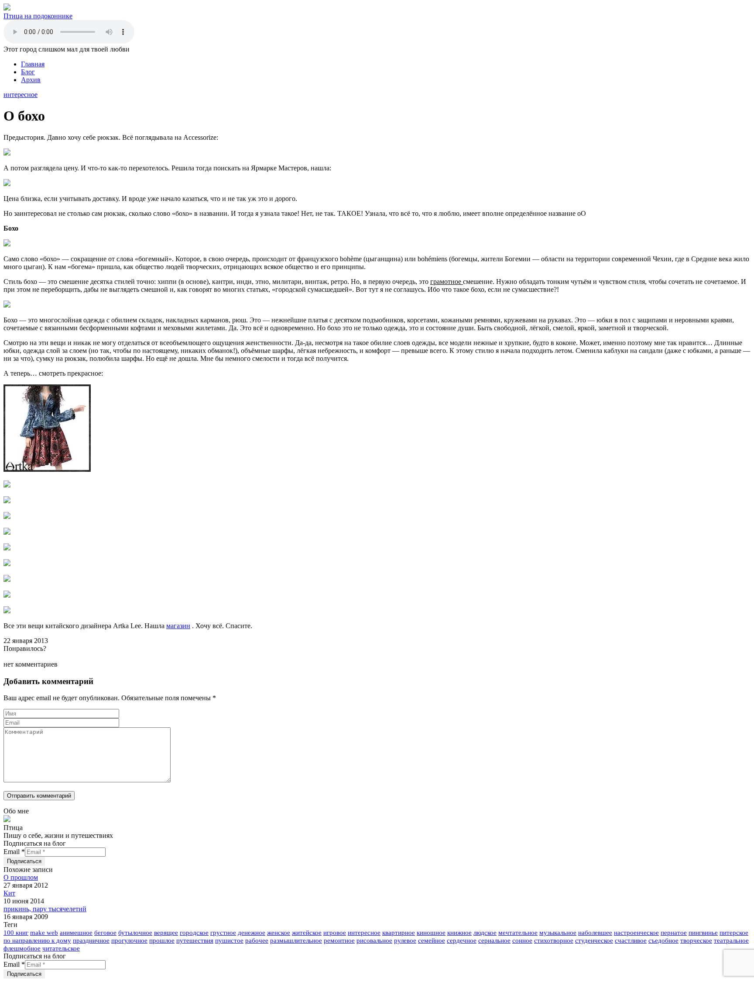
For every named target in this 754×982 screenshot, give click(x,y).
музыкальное (557, 932)
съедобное (663, 940)
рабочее (256, 940)
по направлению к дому (37, 940)
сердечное (461, 940)
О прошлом (20, 877)
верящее (166, 932)
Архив (31, 79)
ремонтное (339, 940)
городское (194, 932)
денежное (251, 932)
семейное (431, 940)
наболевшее (595, 932)
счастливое (631, 940)
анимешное (76, 932)
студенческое (594, 940)
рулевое (405, 940)
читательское (61, 948)
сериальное (494, 940)
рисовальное (374, 940)
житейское (307, 932)
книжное (459, 932)
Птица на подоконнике (37, 16)
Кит (9, 893)
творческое (696, 940)
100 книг (15, 932)
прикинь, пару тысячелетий (44, 909)
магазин (178, 625)
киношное (431, 932)
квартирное (398, 932)
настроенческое (636, 932)
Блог (28, 72)
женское (278, 932)
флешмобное (22, 948)
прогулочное (129, 940)
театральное (731, 940)
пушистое (229, 940)
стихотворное (553, 940)
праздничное (91, 940)
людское (485, 932)
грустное (223, 932)
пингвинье (703, 932)
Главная (33, 64)
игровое (334, 932)
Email (14, 851)
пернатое (674, 932)
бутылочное (135, 932)
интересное (20, 94)
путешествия (194, 940)
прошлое (162, 940)
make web (44, 932)
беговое (105, 932)
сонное (522, 940)
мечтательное (518, 932)
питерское (734, 932)
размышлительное (296, 940)
